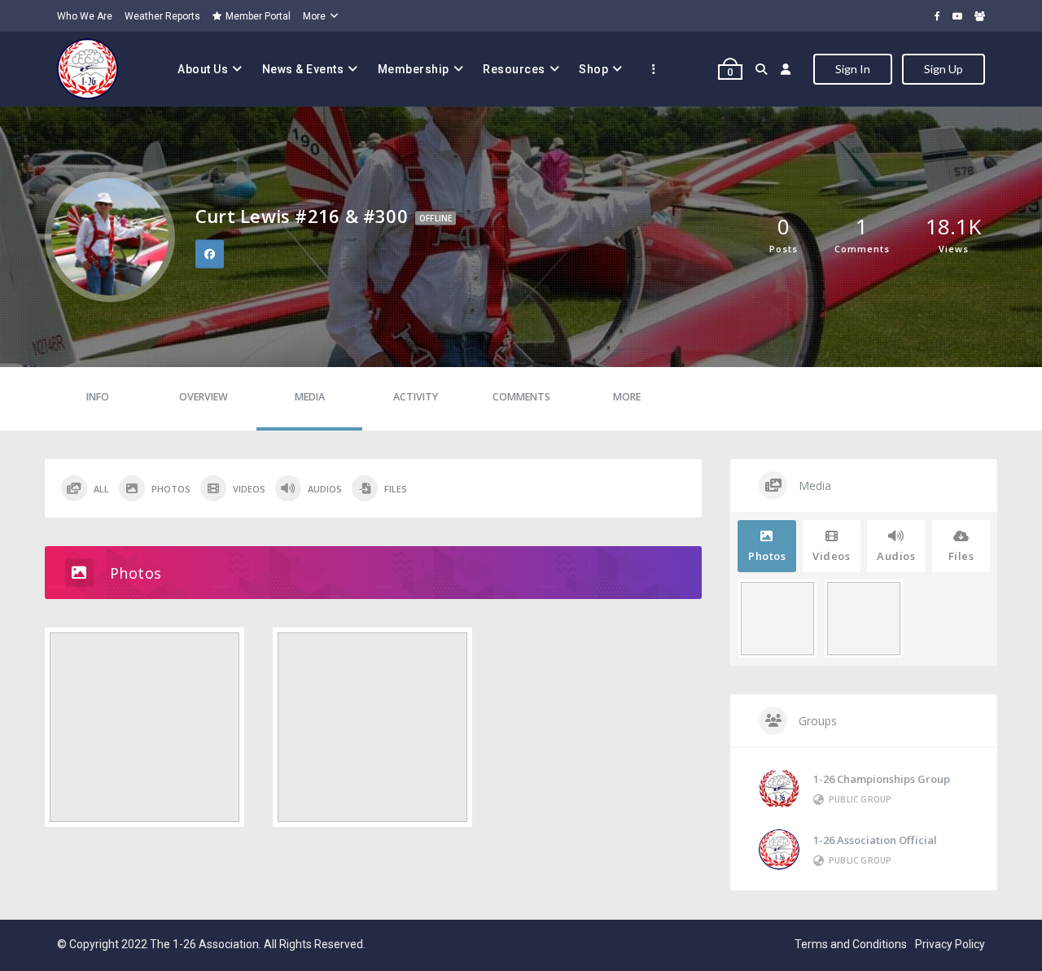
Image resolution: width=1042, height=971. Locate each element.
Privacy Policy (950, 944)
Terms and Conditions (851, 944)
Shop (593, 69)
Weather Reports (162, 16)
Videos (249, 489)
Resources (514, 69)
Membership (413, 69)
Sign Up (943, 69)
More (314, 16)
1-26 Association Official (875, 840)
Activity (415, 397)
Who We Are (84, 16)
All (101, 489)
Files (395, 489)
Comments (521, 397)
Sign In (852, 69)
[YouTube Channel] (957, 16)
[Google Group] (979, 16)
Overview (203, 397)
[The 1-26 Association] (87, 69)
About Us (202, 69)
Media (310, 397)
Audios (325, 489)
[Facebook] (937, 16)
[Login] (786, 69)
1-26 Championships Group (881, 779)
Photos (170, 489)
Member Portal (258, 16)
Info (97, 397)
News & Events (303, 69)
